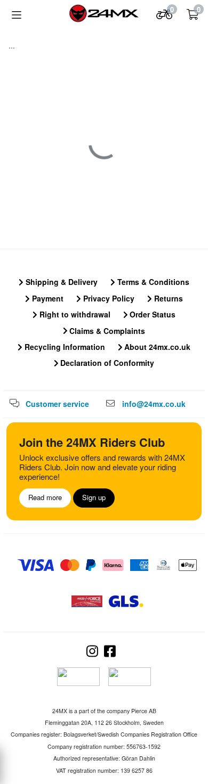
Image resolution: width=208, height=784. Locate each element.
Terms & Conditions (152, 281)
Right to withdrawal (73, 314)
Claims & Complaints (106, 330)
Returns (167, 298)
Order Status (151, 314)
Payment (46, 298)
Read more (45, 497)
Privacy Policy (107, 298)
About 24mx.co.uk (156, 346)
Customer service (57, 403)
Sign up (94, 497)
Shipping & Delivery (60, 281)
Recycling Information (63, 346)
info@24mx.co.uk (154, 403)
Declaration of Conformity (106, 362)
